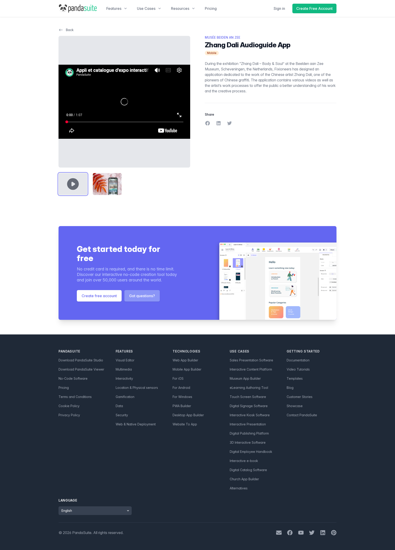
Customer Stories (299, 397)
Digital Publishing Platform (249, 433)
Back (70, 30)
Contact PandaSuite (302, 415)
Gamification (125, 397)
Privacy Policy (69, 415)
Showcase (295, 406)
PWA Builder (182, 406)
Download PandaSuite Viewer (81, 369)
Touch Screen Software (248, 397)
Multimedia (124, 369)
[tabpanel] (124, 102)
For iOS (178, 378)
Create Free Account (314, 8)
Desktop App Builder (188, 415)
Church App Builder (244, 479)
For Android (181, 388)
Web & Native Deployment (136, 424)
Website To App (185, 424)
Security (122, 415)
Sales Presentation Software (251, 360)
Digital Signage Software (249, 406)
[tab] (73, 184)
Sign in (279, 8)
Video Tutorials (298, 369)
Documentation (298, 360)
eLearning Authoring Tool (249, 388)
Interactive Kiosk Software (250, 415)
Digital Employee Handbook (251, 452)
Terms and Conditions (75, 397)
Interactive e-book (244, 461)
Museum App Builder (245, 378)
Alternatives (239, 488)
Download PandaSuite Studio (81, 360)
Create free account (99, 296)
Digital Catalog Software (248, 470)
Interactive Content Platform (251, 369)
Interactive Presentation (248, 424)
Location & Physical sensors (137, 388)
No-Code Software (73, 378)
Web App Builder (185, 360)
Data (119, 406)
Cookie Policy (69, 406)
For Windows (182, 397)
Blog (290, 388)
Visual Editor (125, 360)
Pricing (211, 8)
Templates (295, 378)
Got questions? (142, 296)
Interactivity (124, 378)
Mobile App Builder (187, 369)
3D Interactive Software (248, 442)
